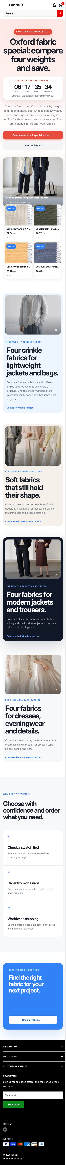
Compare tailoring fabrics (22, 645)
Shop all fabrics (32, 154)
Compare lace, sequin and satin (25, 765)
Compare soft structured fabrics (25, 532)
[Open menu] (4, 5)
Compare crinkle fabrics (22, 420)
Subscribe (13, 1112)
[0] (58, 5)
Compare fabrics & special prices (31, 144)
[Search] (57, 13)
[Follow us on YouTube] (5, 1137)
